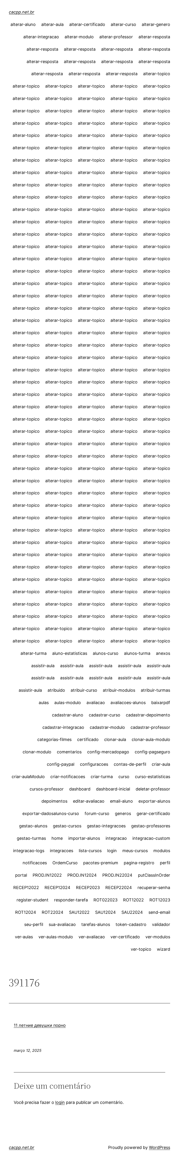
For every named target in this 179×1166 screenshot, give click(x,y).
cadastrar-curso (104, 714)
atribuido (56, 690)
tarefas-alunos (95, 924)
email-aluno (121, 801)
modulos (161, 850)
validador (161, 924)
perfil (165, 862)
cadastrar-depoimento (148, 714)
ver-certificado (125, 936)
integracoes (61, 850)
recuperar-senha (154, 887)
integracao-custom (151, 838)
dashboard (79, 789)
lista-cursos (90, 850)
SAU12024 (105, 912)
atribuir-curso (84, 690)
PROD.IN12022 (47, 875)
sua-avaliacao (62, 924)
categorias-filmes (54, 739)
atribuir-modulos (119, 690)
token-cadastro (131, 924)
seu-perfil (33, 924)
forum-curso (97, 813)
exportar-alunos (154, 801)
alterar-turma (34, 653)
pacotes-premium (100, 862)
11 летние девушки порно (40, 1025)
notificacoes (35, 862)
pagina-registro (139, 862)
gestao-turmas (31, 838)
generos (123, 813)
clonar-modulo (37, 751)
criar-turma (102, 776)
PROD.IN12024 (82, 875)
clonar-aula (115, 739)
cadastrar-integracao (63, 727)
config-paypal (60, 764)
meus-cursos (135, 850)
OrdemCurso (65, 862)
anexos (163, 653)
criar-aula (161, 764)
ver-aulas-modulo (55, 936)
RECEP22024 (118, 887)
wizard (163, 949)
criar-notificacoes (67, 776)
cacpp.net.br (21, 12)
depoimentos (54, 801)
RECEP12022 (26, 887)
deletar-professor (153, 789)
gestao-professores (150, 825)
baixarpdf (160, 702)
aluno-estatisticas (69, 653)
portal (21, 875)
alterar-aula (52, 24)
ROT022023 (105, 899)
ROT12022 (133, 899)
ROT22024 (52, 912)
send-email (159, 912)
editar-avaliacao (88, 801)
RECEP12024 (57, 887)
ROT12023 (159, 899)
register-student (32, 899)
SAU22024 (132, 912)
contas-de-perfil (130, 764)
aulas (44, 702)
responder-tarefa (71, 899)
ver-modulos (157, 936)
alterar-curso (123, 24)
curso (123, 776)
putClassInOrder (154, 875)
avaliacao (95, 702)
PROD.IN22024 (117, 875)
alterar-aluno (23, 24)
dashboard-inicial (113, 789)
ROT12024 (25, 912)
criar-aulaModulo (28, 776)
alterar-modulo (79, 36)
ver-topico (141, 949)
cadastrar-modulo (107, 727)
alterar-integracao (41, 36)
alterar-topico (156, 73)
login (112, 850)
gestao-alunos (33, 825)
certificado (88, 739)
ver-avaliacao (92, 936)
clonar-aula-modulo (151, 739)
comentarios (69, 751)
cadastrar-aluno (67, 714)
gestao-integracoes (106, 825)
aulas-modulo (67, 702)
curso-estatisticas (152, 776)
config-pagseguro (152, 751)
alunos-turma (137, 653)
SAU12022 (79, 912)
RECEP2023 (88, 887)
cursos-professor (47, 789)
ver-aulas (24, 936)
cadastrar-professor (150, 727)
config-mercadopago (108, 751)
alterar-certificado (87, 24)
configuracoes (94, 764)
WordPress (159, 1147)
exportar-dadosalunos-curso (50, 813)
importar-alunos (84, 838)
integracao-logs (28, 850)
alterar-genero (156, 24)
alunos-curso (105, 653)
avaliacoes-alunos (128, 702)
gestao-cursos (67, 825)
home (57, 838)
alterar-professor (116, 36)
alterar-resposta (154, 36)
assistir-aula (43, 665)
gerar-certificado (153, 813)
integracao (116, 838)
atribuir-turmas (155, 690)
